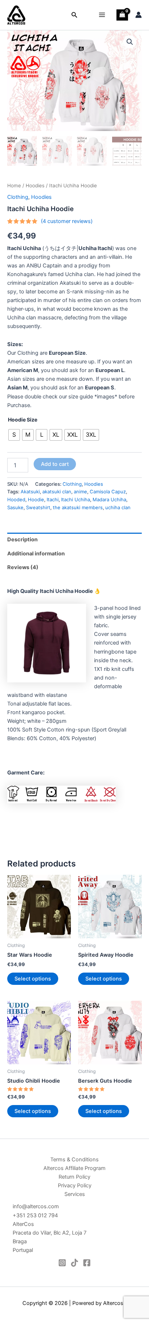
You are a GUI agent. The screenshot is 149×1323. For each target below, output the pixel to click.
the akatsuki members (78, 507)
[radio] (14, 434)
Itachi (53, 499)
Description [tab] (22, 539)
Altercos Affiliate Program (74, 1168)
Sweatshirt (38, 507)
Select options (32, 978)
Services (74, 1194)
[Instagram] (62, 1263)
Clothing (17, 197)
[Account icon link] (138, 15)
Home (14, 185)
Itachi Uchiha (75, 499)
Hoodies (35, 185)
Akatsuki (30, 491)
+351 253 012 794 (35, 1215)
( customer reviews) (67, 221)
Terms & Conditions (74, 1159)
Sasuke (15, 507)
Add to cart (55, 464)
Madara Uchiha (109, 499)
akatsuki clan (56, 491)
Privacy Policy (74, 1185)
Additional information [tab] (36, 553)
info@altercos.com (36, 1206)
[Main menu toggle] (102, 15)
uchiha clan (118, 507)
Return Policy (74, 1177)
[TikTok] (74, 1263)
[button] (74, 14)
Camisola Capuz (108, 491)
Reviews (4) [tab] (22, 567)
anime (80, 491)
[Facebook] (87, 1263)
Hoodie (36, 499)
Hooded (16, 499)
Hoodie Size (22, 419)
